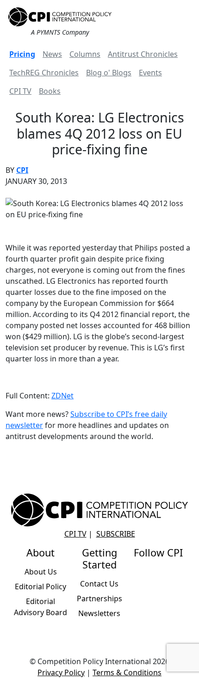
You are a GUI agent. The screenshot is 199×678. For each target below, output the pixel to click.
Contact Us (99, 584)
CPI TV (20, 91)
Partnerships (99, 598)
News (52, 54)
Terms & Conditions (127, 672)
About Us (41, 572)
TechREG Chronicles (44, 72)
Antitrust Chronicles (143, 54)
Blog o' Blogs (108, 72)
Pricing (22, 54)
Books (50, 91)
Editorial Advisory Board (40, 606)
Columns (84, 54)
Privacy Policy (61, 672)
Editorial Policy (40, 586)
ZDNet (62, 396)
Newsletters (99, 613)
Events (150, 72)
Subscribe (115, 534)
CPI (22, 170)
